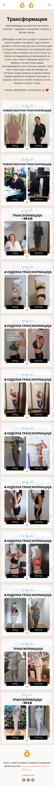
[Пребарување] (49, 5)
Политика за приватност (31, 766)
